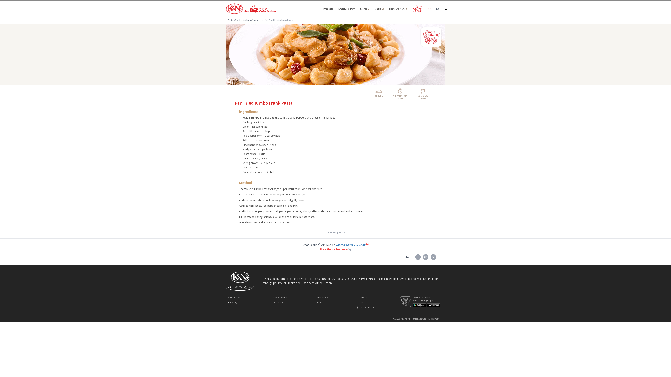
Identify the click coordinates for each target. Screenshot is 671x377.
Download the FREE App (351, 245)
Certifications (280, 297)
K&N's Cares (323, 297)
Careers (363, 297)
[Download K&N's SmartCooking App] (406, 301)
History (233, 302)
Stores (364, 8)
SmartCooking (346, 8)
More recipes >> (335, 232)
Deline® (232, 20)
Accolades (278, 302)
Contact (363, 302)
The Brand (235, 297)
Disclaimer (433, 318)
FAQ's (319, 302)
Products (328, 8)
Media (378, 8)
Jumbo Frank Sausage (250, 20)
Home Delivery (397, 8)
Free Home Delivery (334, 249)
